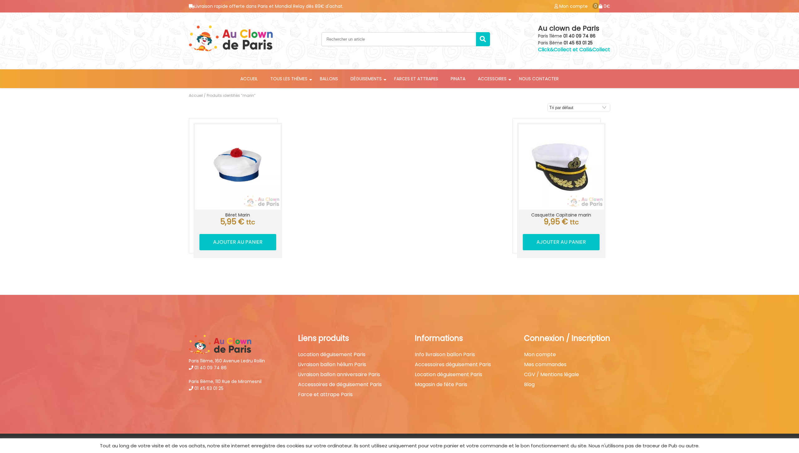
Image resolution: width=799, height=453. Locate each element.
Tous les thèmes (288, 79)
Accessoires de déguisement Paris (340, 384)
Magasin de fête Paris (441, 384)
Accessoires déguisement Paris (453, 364)
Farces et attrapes (416, 79)
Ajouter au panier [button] (237, 242)
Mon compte (540, 354)
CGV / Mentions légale (551, 374)
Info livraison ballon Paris (445, 354)
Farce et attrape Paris (325, 394)
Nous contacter (539, 79)
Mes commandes (545, 364)
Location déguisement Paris (331, 354)
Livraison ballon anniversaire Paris (339, 374)
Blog (529, 384)
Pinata (458, 79)
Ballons (329, 79)
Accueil (249, 79)
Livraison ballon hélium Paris (332, 364)
